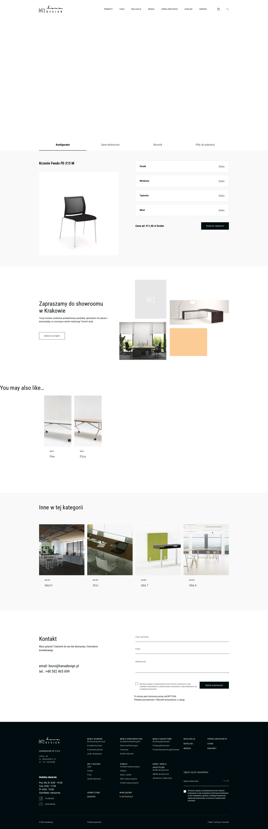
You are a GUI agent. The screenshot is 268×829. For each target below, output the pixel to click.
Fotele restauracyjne (129, 783)
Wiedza (151, 9)
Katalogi (188, 9)
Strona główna (44, 24)
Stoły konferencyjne (129, 746)
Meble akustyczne (161, 774)
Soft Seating (93, 764)
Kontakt (203, 9)
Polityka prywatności (144, 699)
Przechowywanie (95, 750)
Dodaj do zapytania (215, 226)
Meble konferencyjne (131, 739)
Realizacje (136, 9)
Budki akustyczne (161, 770)
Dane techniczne (110, 144)
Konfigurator (63, 144)
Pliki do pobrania (205, 144)
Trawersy (124, 750)
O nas (121, 9)
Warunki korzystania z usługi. (170, 699)
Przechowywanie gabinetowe (166, 750)
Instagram (50, 804)
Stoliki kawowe (127, 754)
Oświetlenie (93, 792)
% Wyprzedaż (126, 796)
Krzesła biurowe (94, 746)
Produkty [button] (108, 9)
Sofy (89, 767)
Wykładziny (125, 792)
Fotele (90, 771)
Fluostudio (225, 822)
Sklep (55, 24)
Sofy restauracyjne (128, 779)
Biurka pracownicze (96, 742)
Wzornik (157, 144)
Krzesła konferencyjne (130, 742)
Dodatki (91, 796)
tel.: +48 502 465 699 (54, 671)
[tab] (63, 145)
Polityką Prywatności (218, 796)
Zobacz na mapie (52, 336)
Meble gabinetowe (162, 739)
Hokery (123, 771)
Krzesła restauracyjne (130, 767)
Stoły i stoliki (125, 775)
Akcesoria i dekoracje (162, 778)
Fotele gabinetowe (161, 746)
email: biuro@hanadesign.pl (59, 666)
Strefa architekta (169, 9)
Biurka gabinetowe (161, 742)
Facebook (49, 798)
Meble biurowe (95, 739)
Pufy (89, 775)
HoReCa (123, 764)
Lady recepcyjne (94, 754)
